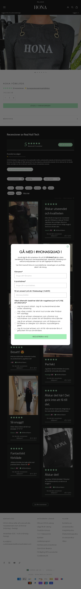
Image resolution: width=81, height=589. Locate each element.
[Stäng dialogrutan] (68, 246)
